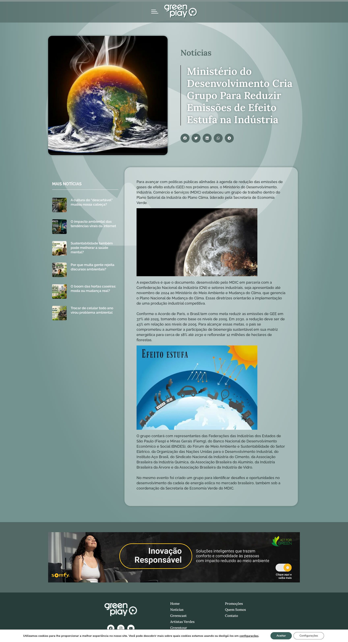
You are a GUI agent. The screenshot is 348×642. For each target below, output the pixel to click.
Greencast (178, 615)
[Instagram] (120, 628)
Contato (231, 615)
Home (175, 603)
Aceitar (281, 636)
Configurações (308, 636)
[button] (185, 138)
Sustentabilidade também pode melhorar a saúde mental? (92, 247)
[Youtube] (131, 628)
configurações (248, 636)
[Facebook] (110, 628)
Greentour (178, 628)
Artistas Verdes (182, 621)
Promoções (234, 603)
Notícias (176, 609)
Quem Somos (235, 609)
